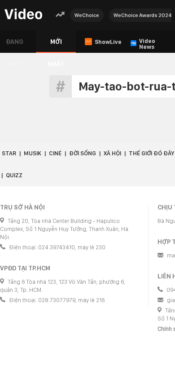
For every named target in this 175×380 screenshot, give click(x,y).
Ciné (55, 153)
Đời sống (82, 153)
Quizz (14, 175)
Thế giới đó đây (151, 153)
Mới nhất (56, 45)
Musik (32, 153)
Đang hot (14, 45)
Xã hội (112, 153)
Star (9, 153)
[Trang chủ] (23, 15)
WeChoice (86, 15)
